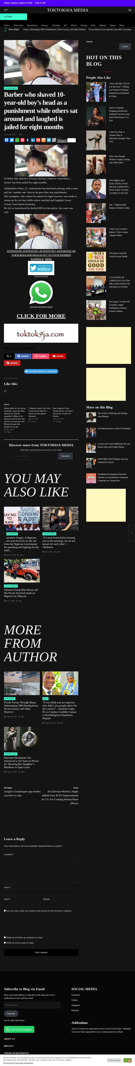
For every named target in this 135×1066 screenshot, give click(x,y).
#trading (84, 25)
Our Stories (9, 698)
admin (21, 135)
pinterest (14, 363)
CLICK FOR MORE (41, 316)
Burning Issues (10, 754)
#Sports (112, 25)
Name (7, 887)
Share (62, 140)
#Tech (93, 25)
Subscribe (65, 456)
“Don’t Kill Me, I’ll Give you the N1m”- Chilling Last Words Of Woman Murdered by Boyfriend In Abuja (119, 89)
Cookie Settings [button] (114, 1060)
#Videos (7, 25)
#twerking (56, 25)
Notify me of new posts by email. (20, 943)
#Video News (18, 25)
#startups (102, 25)
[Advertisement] (108, 345)
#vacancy (44, 25)
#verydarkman (32, 25)
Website (46, 899)
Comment (9, 854)
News (45, 698)
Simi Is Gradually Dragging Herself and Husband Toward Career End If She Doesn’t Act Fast (119, 114)
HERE (48, 258)
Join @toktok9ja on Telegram (42, 371)
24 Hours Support (21, 1029)
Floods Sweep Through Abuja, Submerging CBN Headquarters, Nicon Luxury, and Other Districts (21, 707)
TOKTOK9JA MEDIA (67, 10)
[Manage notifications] (129, 1061)
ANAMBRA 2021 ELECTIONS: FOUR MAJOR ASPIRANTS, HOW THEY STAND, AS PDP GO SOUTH (119, 186)
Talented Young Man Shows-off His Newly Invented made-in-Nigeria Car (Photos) (21, 593)
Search (89, 41)
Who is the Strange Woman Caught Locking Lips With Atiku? (119, 159)
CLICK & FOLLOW (41, 276)
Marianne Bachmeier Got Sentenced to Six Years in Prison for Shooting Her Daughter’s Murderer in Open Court (21, 762)
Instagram (75, 1005)
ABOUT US (9, 1039)
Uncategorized (11, 88)
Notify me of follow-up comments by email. (24, 937)
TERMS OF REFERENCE (16, 1053)
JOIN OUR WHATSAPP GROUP (41, 307)
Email (7, 899)
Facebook (75, 995)
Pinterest (75, 1010)
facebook (25, 356)
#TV (65, 25)
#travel (74, 25)
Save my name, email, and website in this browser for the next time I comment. (39, 911)
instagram (42, 356)
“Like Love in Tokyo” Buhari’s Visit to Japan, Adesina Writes (118, 232)
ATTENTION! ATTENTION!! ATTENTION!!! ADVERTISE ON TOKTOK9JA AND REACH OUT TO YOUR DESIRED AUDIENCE (41, 255)
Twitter (74, 1000)
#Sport (121, 25)
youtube (59, 356)
